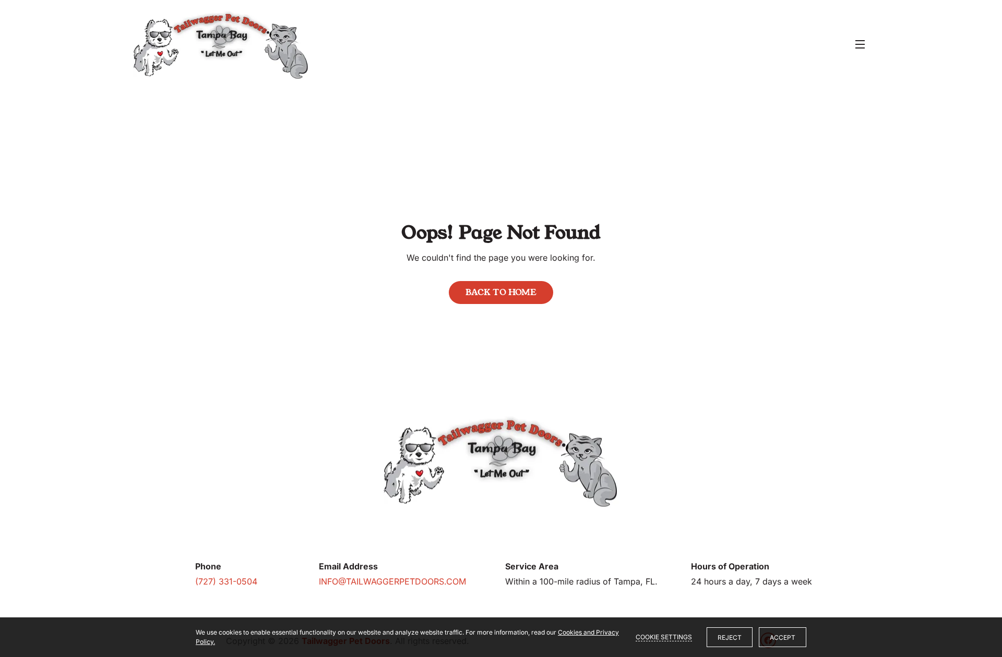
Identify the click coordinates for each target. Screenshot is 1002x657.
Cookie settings (664, 637)
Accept (782, 637)
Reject (730, 637)
